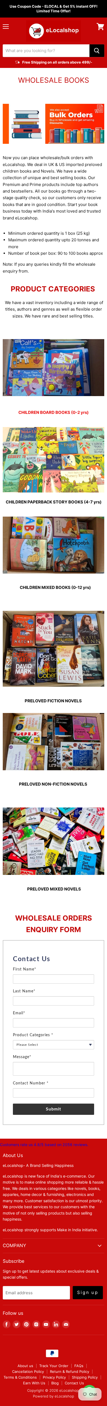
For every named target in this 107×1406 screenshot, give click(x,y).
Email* (19, 1013)
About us (25, 1366)
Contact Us (74, 1383)
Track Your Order (53, 1366)
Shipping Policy (85, 1377)
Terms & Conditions (20, 1377)
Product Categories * (33, 1035)
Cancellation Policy (28, 1371)
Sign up (87, 1292)
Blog (55, 1383)
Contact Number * (31, 1083)
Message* (22, 1057)
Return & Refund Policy (69, 1371)
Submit (53, 1109)
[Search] (96, 50)
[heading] (53, 959)
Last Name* (24, 991)
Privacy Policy (54, 1377)
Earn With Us (34, 1383)
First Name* (24, 969)
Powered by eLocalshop (53, 1396)
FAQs (78, 1366)
